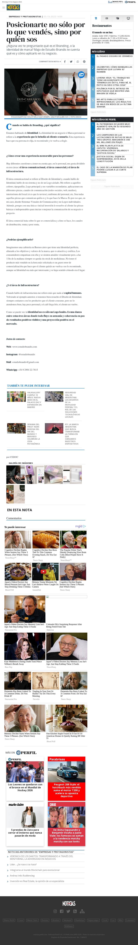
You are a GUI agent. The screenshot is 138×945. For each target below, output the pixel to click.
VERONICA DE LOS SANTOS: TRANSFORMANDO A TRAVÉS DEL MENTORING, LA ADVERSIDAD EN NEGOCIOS (41, 857)
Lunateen (130, 920)
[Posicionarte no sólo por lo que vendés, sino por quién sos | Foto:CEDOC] (15, 474)
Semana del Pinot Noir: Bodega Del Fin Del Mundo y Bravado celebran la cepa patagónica (33, 434)
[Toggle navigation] (4, 7)
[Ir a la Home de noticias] (69, 903)
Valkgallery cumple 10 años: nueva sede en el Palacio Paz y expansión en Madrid (34, 399)
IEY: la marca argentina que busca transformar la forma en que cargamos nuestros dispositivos (72, 434)
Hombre (55, 920)
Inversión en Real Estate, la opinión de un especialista (37, 881)
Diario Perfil (9, 920)
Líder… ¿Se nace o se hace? (23, 864)
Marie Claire (32, 920)
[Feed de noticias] (75, 911)
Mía (120, 920)
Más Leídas (98, 51)
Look (105, 920)
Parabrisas (79, 920)
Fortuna (45, 920)
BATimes (69, 926)
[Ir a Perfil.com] (130, 2)
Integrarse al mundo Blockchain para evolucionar (35, 870)
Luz (113, 920)
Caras (20, 920)
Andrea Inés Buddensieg (22, 875)
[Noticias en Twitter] (68, 911)
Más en (10, 752)
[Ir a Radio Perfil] (115, 2)
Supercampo (93, 920)
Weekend (67, 920)
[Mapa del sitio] (82, 911)
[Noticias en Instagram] (55, 911)
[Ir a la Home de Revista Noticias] (13, 7)
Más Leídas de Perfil (104, 119)
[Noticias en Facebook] (61, 911)
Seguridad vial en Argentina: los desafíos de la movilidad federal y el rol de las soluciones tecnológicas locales (72, 404)
